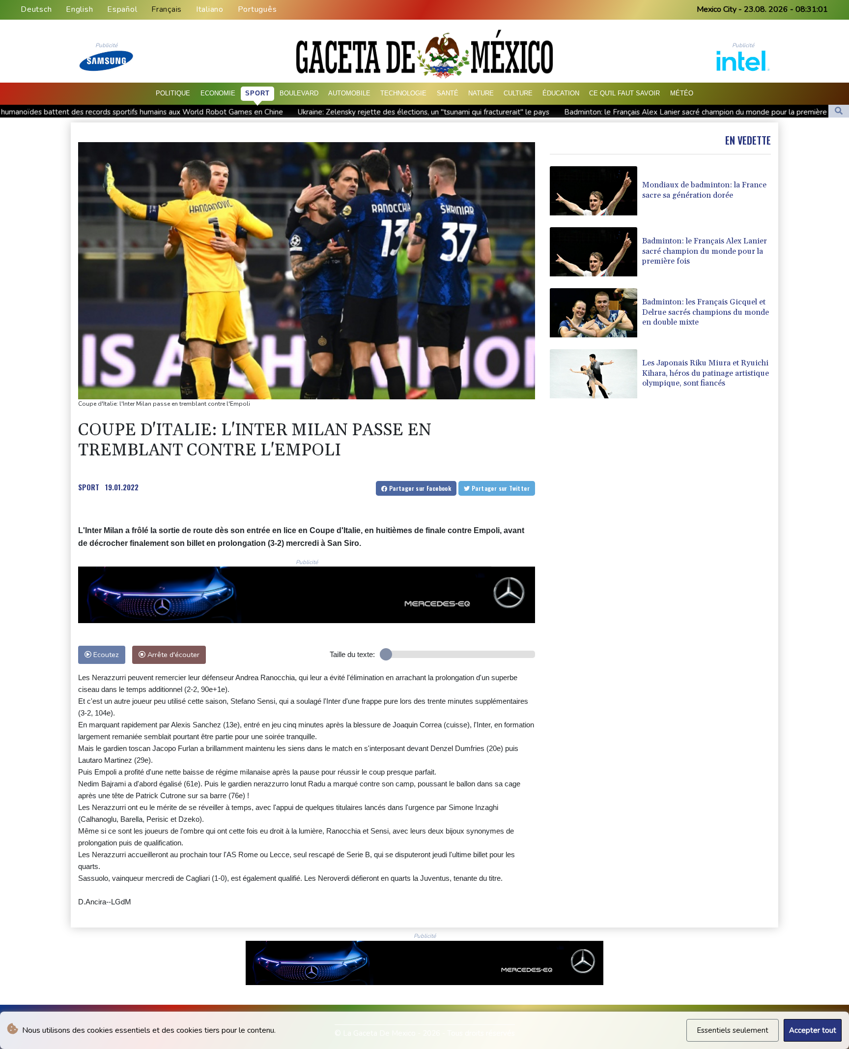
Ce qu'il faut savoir (624, 93)
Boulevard (299, 93)
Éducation (560, 93)
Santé (447, 93)
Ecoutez (105, 654)
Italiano (210, 9)
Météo (681, 93)
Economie (217, 93)
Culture (518, 93)
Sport (257, 93)
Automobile (349, 93)
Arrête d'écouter (172, 654)
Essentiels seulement (732, 1030)
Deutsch (36, 9)
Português (257, 9)
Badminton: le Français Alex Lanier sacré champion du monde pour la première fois (599, 112)
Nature (481, 93)
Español (122, 9)
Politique (173, 93)
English (79, 9)
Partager (419, 488)
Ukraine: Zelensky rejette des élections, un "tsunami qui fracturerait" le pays (321, 112)
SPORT (88, 486)
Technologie (403, 93)
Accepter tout (812, 1030)
